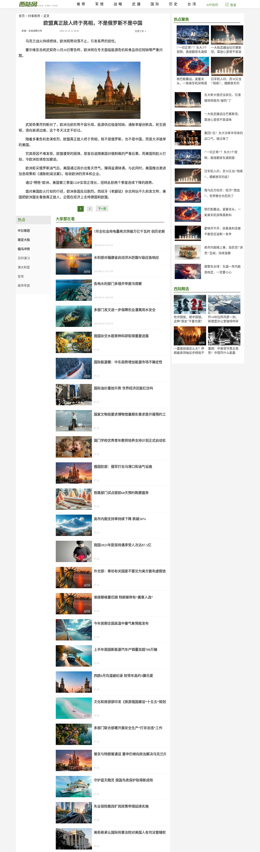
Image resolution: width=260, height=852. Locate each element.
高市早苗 (24, 285)
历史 (174, 4)
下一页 (102, 208)
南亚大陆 (24, 239)
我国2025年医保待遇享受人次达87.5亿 (122, 545)
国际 (155, 4)
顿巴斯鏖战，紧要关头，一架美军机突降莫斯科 (192, 83)
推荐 (82, 4)
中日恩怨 (24, 230)
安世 (21, 276)
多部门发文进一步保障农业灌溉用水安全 (125, 310)
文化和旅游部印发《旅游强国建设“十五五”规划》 (131, 702)
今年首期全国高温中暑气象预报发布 (121, 623)
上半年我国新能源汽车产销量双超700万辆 (125, 650)
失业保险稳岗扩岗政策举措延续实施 (121, 806)
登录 (233, 5)
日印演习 (24, 258)
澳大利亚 (24, 267)
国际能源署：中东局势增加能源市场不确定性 (128, 362)
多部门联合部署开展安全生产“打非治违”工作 (128, 728)
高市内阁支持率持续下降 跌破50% (120, 519)
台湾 (192, 4)
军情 (100, 4)
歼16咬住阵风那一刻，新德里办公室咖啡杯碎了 (223, 321)
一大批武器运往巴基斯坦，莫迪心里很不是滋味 (226, 52)
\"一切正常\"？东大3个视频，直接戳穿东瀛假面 (192, 52)
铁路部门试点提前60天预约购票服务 (121, 493)
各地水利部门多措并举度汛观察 (118, 284)
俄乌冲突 (24, 249)
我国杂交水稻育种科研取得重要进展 (121, 336)
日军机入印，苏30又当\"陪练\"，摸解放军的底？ (226, 83)
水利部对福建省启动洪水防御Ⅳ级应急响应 (126, 258)
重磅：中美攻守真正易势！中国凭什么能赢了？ (223, 353)
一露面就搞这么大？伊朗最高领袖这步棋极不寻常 (189, 353)
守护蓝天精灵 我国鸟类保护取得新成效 (123, 780)
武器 (137, 4)
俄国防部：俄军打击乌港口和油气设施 (123, 467)
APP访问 (212, 4)
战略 (119, 4)
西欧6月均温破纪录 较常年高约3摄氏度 (123, 676)
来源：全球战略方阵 (32, 31)
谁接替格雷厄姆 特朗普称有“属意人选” (123, 597)
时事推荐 (34, 16)
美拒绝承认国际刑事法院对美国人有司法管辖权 (130, 832)
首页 (22, 16)
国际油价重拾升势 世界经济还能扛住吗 (123, 388)
